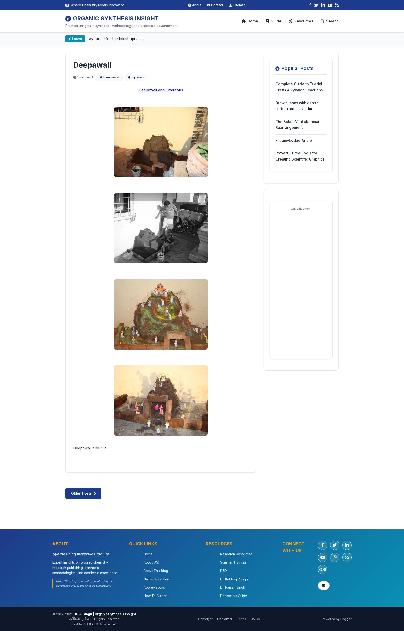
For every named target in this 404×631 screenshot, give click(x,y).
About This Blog (156, 571)
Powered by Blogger (337, 619)
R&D (223, 571)
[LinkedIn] (323, 5)
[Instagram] (334, 557)
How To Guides (155, 596)
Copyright (205, 619)
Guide (276, 21)
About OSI (151, 562)
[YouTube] (330, 5)
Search (332, 21)
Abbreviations (154, 587)
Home (253, 21)
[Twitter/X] (334, 545)
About (196, 5)
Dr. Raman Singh (232, 587)
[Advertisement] (301, 283)
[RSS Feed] (337, 5)
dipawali (137, 77)
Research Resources (236, 554)
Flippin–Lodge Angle (293, 140)
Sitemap (239, 5)
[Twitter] (316, 5)
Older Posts (81, 493)
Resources (303, 21)
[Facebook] (310, 5)
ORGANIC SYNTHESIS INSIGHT (116, 18)
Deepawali (92, 65)
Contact (217, 5)
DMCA (255, 619)
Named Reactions (157, 579)
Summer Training (233, 562)
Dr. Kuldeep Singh (234, 579)
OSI (322, 569)
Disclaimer (224, 619)
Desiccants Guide (233, 596)
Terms (241, 619)
